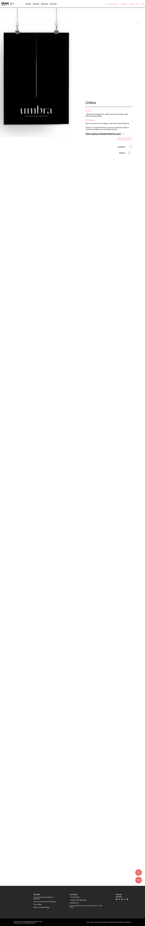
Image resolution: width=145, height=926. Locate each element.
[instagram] (116, 899)
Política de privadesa (116, 922)
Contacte (128, 922)
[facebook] (119, 899)
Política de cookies (101, 922)
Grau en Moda (38, 904)
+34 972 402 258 (74, 897)
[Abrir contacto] (138, 880)
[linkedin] (121, 899)
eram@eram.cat (74, 903)
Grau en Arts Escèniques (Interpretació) (45, 901)
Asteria (122, 152)
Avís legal (89, 922)
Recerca (44, 4)
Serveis (53, 4)
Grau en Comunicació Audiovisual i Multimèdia (43, 898)
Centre (28, 4)
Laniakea (121, 146)
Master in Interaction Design (41, 907)
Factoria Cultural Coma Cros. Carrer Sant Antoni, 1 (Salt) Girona (86, 906)
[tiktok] (124, 899)
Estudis (36, 4)
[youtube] (127, 899)
